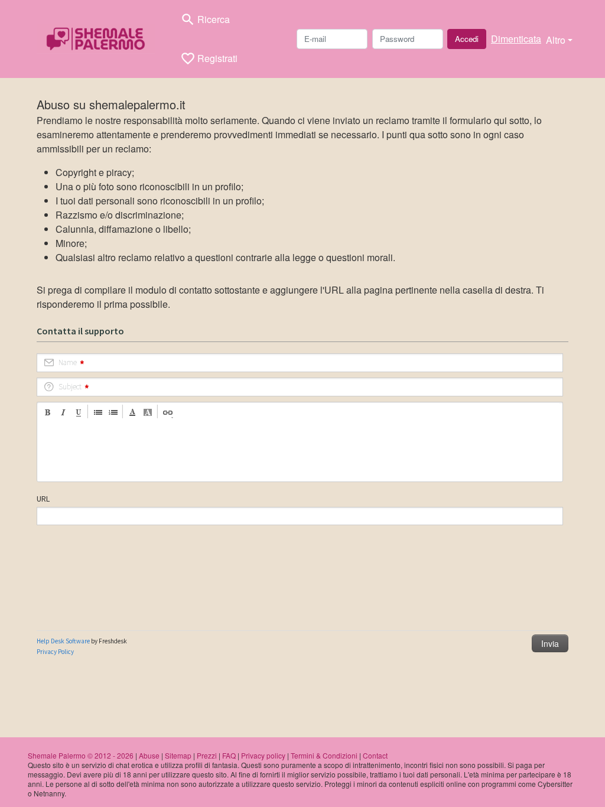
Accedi (467, 38)
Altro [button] (555, 40)
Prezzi (207, 755)
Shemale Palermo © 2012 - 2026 (81, 755)
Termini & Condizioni (324, 755)
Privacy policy (263, 755)
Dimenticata (516, 38)
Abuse (149, 755)
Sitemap (178, 755)
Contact (375, 755)
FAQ (229, 755)
